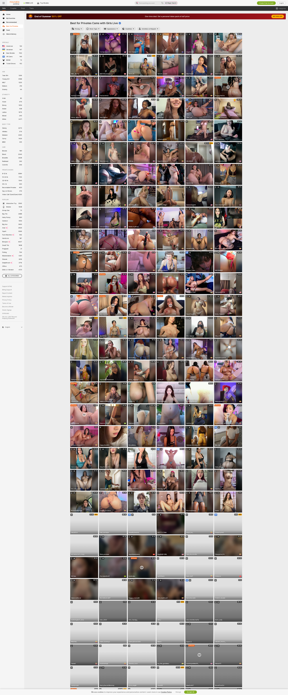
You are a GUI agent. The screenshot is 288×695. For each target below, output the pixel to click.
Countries (128, 29)
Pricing (77, 29)
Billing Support (7, 290)
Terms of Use (6, 303)
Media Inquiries (7, 296)
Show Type (93, 29)
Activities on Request (149, 29)
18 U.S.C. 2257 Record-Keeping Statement (9, 317)
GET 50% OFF (277, 16)
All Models (5, 313)
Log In (281, 3)
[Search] (162, 3)
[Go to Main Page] (14, 3)
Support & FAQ (7, 286)
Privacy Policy (6, 300)
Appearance (111, 29)
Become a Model (7, 306)
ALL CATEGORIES (13, 276)
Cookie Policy (166, 692)
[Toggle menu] (3, 3)
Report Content (7, 293)
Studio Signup (6, 310)
